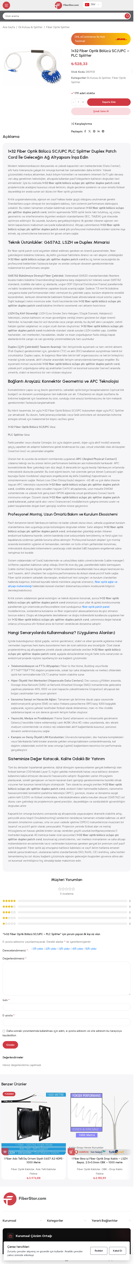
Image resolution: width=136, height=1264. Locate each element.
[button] (71, 1151)
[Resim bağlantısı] (25, 1198)
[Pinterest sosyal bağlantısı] (94, 131)
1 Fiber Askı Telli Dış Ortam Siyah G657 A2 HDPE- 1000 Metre (33, 1160)
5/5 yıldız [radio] (91, 948)
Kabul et (117, 1250)
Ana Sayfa (9, 27)
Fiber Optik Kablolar (22, 1169)
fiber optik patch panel (95, 606)
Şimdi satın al (101, 111)
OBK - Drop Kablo (112, 1169)
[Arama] (127, 16)
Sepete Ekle (109, 102)
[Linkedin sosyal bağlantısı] (99, 131)
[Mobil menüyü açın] (6, 5)
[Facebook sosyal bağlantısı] (85, 131)
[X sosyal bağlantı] (89, 131)
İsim (6, 1000)
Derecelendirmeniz (15, 950)
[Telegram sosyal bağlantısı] (103, 131)
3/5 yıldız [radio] (64, 948)
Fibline (33, 1173)
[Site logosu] (66, 5)
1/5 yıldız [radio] (38, 948)
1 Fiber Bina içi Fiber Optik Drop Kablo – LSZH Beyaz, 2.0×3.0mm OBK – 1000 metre (100, 1160)
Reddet (99, 1250)
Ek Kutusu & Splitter (30, 27)
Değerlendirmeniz (15, 958)
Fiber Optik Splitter (58, 27)
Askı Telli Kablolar (46, 1169)
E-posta (9, 1015)
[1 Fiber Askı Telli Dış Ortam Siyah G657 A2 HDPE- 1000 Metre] (33, 1123)
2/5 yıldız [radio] (51, 948)
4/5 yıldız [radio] (77, 948)
